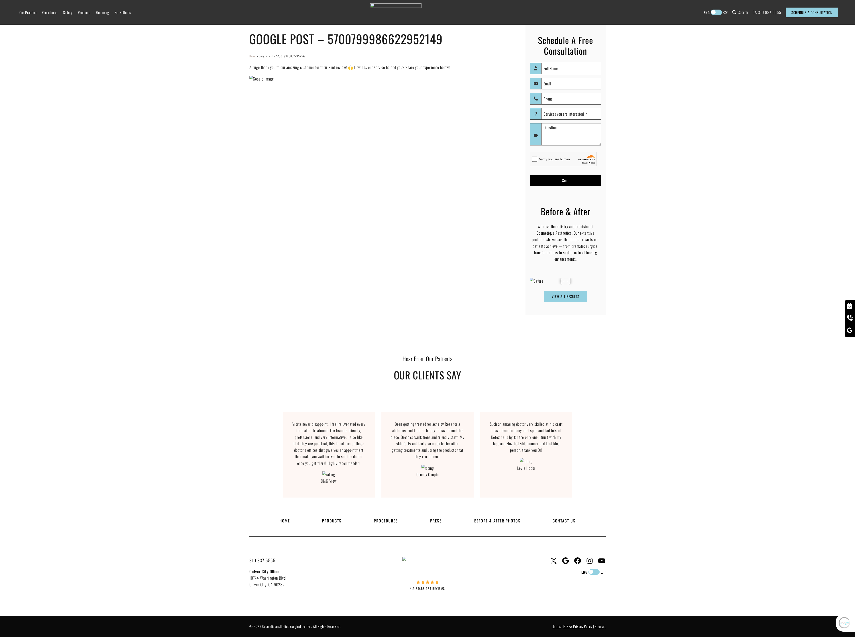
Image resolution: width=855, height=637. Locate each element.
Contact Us (564, 521)
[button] (578, 455)
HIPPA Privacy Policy (577, 626)
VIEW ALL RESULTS (565, 296)
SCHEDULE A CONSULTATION (811, 12)
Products (332, 521)
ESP (725, 12)
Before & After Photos (497, 521)
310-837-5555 (769, 12)
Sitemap (600, 626)
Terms (557, 626)
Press (436, 521)
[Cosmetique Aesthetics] (395, 12)
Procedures (386, 521)
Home (252, 56)
